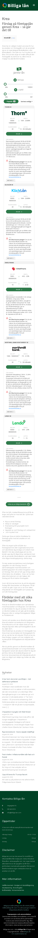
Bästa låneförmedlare (21, 910)
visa (13, 38)
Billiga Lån (27, 931)
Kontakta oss (22, 934)
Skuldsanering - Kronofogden (12, 888)
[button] (34, 5)
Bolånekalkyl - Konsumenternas (13, 890)
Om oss (14, 934)
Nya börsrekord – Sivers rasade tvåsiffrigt (18, 732)
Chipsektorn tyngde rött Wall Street (16, 712)
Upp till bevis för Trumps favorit (14, 774)
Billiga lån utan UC (13, 908)
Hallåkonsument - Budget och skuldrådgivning (18, 885)
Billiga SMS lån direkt (22, 905)
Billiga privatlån (9, 905)
